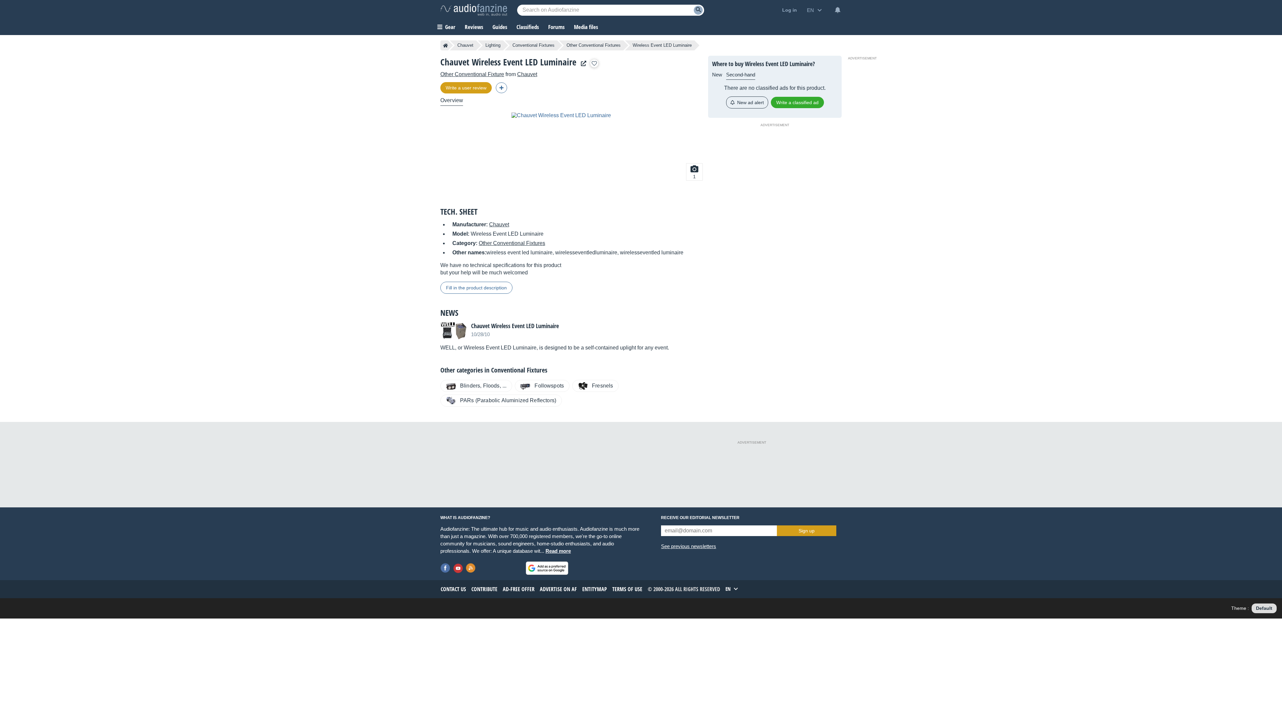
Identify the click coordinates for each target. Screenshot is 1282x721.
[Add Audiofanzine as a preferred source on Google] (547, 568)
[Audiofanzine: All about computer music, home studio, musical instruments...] (473, 10)
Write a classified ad (797, 102)
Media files (586, 27)
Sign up (807, 530)
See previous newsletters (688, 546)
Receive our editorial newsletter (700, 517)
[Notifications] (838, 10)
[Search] (698, 10)
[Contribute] (501, 87)
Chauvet (465, 45)
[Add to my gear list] (594, 63)
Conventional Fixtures (533, 45)
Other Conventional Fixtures (594, 45)
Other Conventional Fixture (472, 74)
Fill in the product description (476, 287)
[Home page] (445, 45)
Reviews (474, 27)
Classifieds (527, 27)
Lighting (492, 45)
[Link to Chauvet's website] (582, 63)
